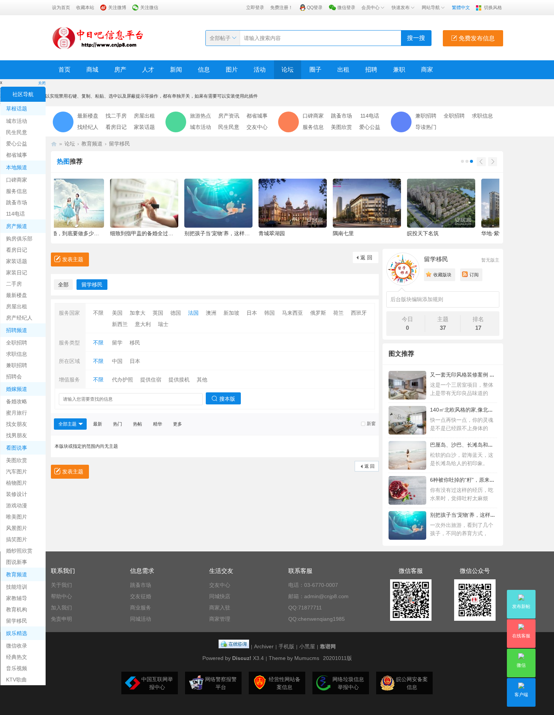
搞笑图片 (16, 539)
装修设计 (16, 494)
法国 (193, 313)
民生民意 (16, 132)
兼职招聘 (16, 365)
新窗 (371, 423)
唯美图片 (16, 517)
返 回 (366, 257)
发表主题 (72, 259)
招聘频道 (16, 330)
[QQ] (234, 646)
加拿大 (137, 313)
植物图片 (16, 483)
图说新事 (16, 562)
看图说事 (16, 448)
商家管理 (219, 619)
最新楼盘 (16, 295)
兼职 (399, 69)
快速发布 (401, 7)
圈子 (315, 69)
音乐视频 (16, 668)
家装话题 (16, 261)
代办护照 (122, 380)
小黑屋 (307, 646)
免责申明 (61, 619)
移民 (135, 343)
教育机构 (16, 609)
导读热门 (425, 127)
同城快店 (219, 596)
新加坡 (231, 313)
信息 (204, 69)
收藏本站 (85, 7)
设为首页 (61, 7)
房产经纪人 (19, 318)
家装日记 (16, 272)
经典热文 (16, 657)
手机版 (286, 646)
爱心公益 (16, 144)
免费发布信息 (476, 38)
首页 (64, 69)
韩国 (269, 313)
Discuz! (241, 658)
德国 (175, 313)
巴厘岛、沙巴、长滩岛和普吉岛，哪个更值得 (483, 445)
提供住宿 (150, 380)
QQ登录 (315, 7)
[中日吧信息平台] (98, 37)
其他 (202, 380)
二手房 (14, 284)
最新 (97, 424)
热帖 (137, 424)
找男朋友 (16, 435)
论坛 (288, 69)
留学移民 (16, 621)
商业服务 (140, 608)
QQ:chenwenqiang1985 (316, 619)
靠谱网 (328, 646)
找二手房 (116, 116)
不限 (98, 313)
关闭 (42, 83)
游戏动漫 (16, 505)
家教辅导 (16, 598)
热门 (117, 424)
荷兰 (338, 313)
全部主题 (67, 424)
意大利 (143, 324)
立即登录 (255, 7)
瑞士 (163, 324)
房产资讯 (228, 116)
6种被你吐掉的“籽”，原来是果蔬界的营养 (478, 480)
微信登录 (346, 7)
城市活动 (16, 121)
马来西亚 (292, 313)
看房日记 (16, 250)
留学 (117, 343)
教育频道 (16, 574)
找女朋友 (16, 424)
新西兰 (120, 324)
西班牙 (359, 313)
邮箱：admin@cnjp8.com (318, 596)
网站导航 (431, 7)
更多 (177, 424)
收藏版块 (442, 274)
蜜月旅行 (16, 413)
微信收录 (16, 646)
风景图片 (16, 528)
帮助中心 (61, 596)
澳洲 (211, 313)
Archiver (264, 646)
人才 (148, 69)
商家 (427, 69)
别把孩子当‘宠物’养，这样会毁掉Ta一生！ (479, 515)
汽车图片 (16, 472)
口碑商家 (16, 180)
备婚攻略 (16, 401)
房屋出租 (16, 306)
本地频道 (16, 167)
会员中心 (370, 7)
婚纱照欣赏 (19, 551)
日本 (251, 313)
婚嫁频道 (16, 389)
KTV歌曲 (16, 680)
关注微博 (117, 7)
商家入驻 (219, 608)
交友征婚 (140, 596)
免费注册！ (281, 7)
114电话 (15, 214)
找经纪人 (87, 127)
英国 (158, 313)
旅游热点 (200, 116)
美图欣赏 (16, 460)
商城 (92, 69)
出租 (343, 69)
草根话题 (16, 109)
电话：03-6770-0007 (313, 585)
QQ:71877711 (305, 608)
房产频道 (16, 226)
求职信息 (16, 354)
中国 (117, 361)
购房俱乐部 (19, 239)
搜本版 (227, 399)
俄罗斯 (318, 313)
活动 (260, 69)
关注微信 (149, 7)
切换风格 (493, 7)
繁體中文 (461, 7)
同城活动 (140, 619)
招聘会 (14, 377)
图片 (232, 69)
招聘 (371, 69)
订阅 (474, 274)
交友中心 (257, 127)
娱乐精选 (16, 633)
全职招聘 (16, 343)
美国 (117, 313)
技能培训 (16, 587)
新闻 (176, 69)
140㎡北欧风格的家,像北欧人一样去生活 (477, 410)
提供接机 (179, 380)
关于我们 (61, 585)
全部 (63, 285)
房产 (120, 69)
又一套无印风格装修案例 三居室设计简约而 (481, 375)
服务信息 (16, 191)
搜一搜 (416, 38)
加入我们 (61, 608)
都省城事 (16, 155)
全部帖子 (220, 38)
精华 (157, 424)
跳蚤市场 (16, 202)
